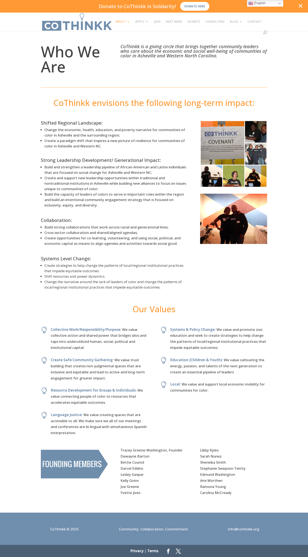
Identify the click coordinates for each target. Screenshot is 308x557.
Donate (194, 21)
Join (157, 21)
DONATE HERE (194, 6)
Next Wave (174, 21)
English (259, 3)
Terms (152, 550)
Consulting (214, 21)
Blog (234, 21)
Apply (139, 21)
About (120, 21)
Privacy (137, 550)
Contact (255, 21)
